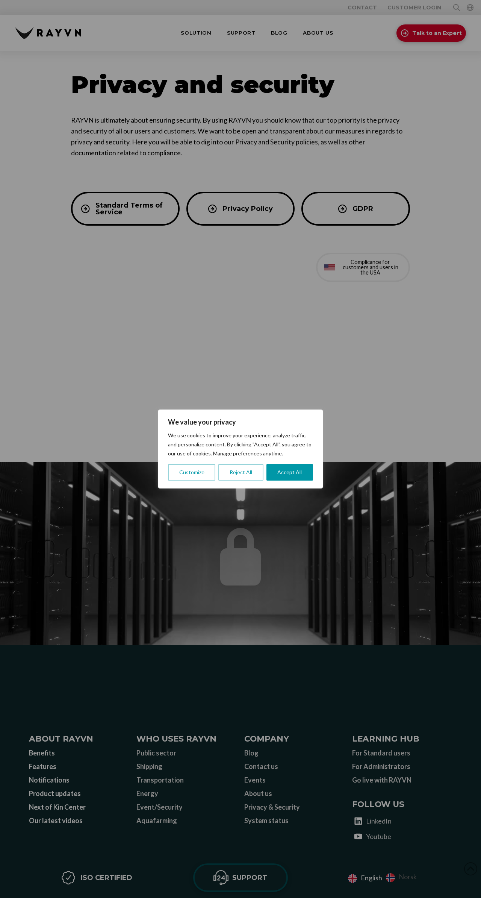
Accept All (289, 472)
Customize (191, 472)
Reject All (241, 472)
